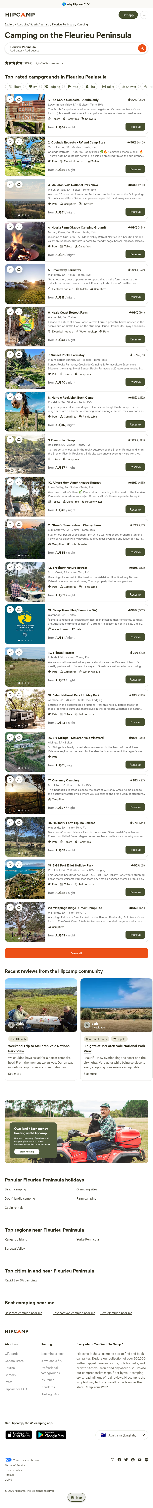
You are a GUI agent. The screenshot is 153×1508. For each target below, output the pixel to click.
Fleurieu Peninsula (63, 24)
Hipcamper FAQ (16, 1389)
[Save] (10, 99)
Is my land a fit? (51, 1360)
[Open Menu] (144, 15)
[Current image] (19, 130)
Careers (10, 1374)
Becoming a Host (53, 1353)
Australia (22, 24)
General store (14, 1360)
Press (8, 1381)
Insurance (47, 1379)
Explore (9, 24)
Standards (48, 1387)
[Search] (142, 48)
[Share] (19, 99)
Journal (10, 1367)
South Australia (39, 24)
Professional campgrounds (50, 1370)
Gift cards (11, 1353)
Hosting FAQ (50, 1394)
